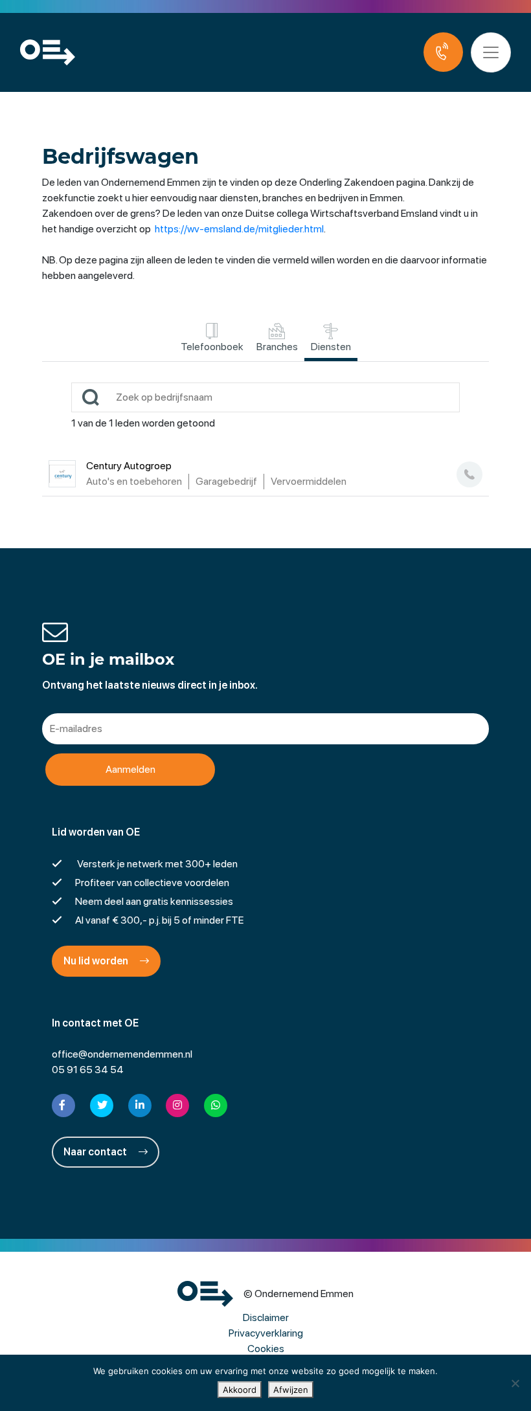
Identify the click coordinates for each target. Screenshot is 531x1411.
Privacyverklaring (266, 1333)
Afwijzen (290, 1389)
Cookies (265, 1348)
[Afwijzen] (514, 1383)
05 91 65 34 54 (88, 1069)
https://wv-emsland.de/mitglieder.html (239, 229)
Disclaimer (266, 1317)
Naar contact (96, 1152)
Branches (277, 346)
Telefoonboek (212, 346)
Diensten (331, 346)
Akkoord (239, 1389)
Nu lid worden (96, 961)
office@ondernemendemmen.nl (122, 1054)
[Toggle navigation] (491, 52)
